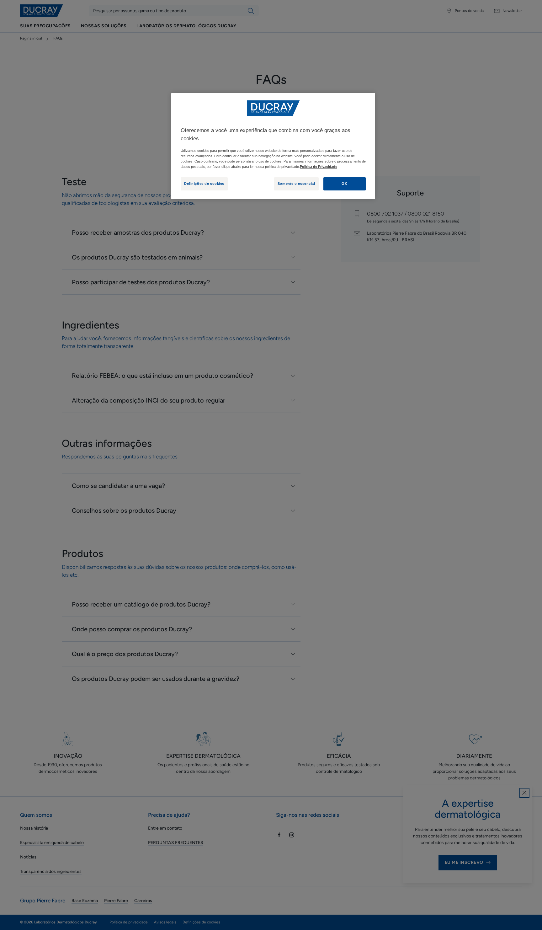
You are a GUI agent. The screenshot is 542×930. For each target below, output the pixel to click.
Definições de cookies (204, 183)
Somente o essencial (296, 183)
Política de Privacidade (318, 166)
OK (344, 183)
